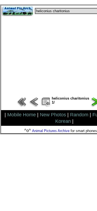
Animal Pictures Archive (51, 131)
